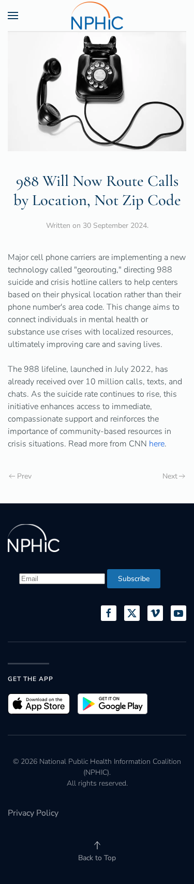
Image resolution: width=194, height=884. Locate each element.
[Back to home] (97, 15)
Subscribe (134, 579)
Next (169, 476)
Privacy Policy (33, 813)
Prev (24, 476)
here (157, 444)
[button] (13, 15)
